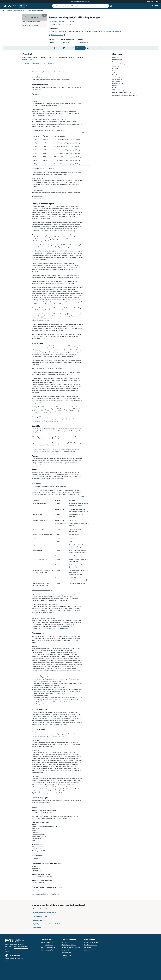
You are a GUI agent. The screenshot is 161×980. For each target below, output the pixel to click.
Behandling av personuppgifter (71, 947)
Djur (27, 6)
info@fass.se (49, 945)
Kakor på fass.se (66, 952)
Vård (21, 6)
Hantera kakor (66, 958)
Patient (15, 6)
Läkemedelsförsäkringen (113, 31)
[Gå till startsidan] (7, 6)
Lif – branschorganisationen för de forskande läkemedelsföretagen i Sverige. (16, 949)
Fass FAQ (87, 950)
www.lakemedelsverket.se (50, 628)
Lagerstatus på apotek (91, 942)
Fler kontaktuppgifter (46, 950)
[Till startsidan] (3, 10)
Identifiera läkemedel (90, 945)
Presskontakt (65, 950)
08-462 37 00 (50, 942)
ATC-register (88, 947)
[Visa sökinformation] (111, 6)
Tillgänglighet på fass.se (69, 945)
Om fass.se (65, 942)
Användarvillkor (66, 955)
